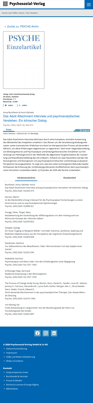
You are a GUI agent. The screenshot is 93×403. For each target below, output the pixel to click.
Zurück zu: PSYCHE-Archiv (23, 26)
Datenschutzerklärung (16, 348)
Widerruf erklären (14, 361)
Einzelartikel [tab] (69, 177)
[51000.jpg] (23, 59)
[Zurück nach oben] (88, 398)
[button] (8, 105)
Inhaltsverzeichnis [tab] (26, 177)
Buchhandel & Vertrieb (16, 376)
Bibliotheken (12, 388)
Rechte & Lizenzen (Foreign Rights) (22, 384)
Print (8, 129)
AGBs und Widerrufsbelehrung (20, 356)
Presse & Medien (14, 380)
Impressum (11, 352)
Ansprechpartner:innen (17, 372)
